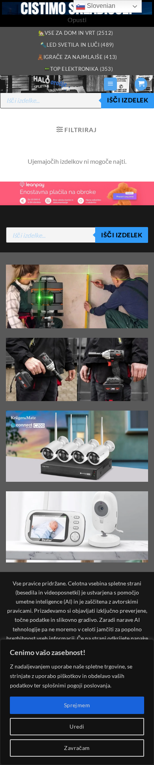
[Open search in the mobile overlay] (77, 100)
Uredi (76, 726)
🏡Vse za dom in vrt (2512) (75, 33)
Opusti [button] (77, 19)
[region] (77, 702)
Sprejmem (77, 705)
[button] (110, 84)
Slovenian (100, 5)
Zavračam (77, 747)
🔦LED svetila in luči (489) (77, 45)
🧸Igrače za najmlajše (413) (77, 57)
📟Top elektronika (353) (78, 69)
